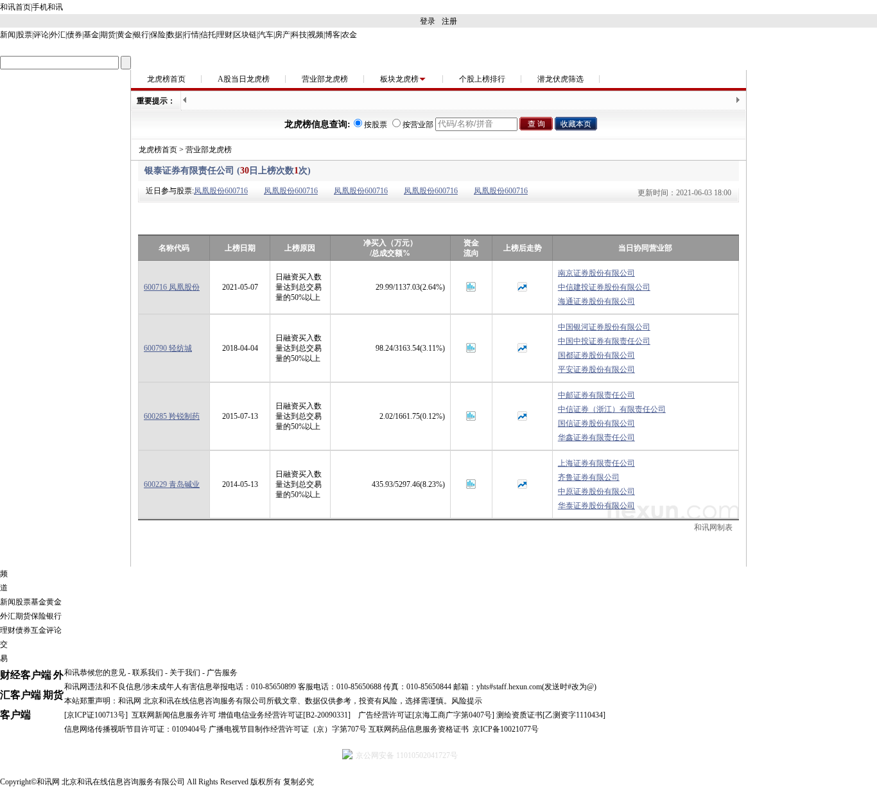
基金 (91, 34)
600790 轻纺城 (168, 348)
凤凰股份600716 (221, 190)
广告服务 (222, 672)
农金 (349, 34)
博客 (332, 34)
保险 (158, 34)
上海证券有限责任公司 (596, 463)
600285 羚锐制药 (172, 416)
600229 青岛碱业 (172, 484)
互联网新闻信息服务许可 (174, 714)
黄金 (124, 34)
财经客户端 (25, 674)
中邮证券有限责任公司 (596, 395)
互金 (38, 630)
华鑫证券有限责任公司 (596, 437)
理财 (224, 34)
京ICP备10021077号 (506, 729)
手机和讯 (47, 7)
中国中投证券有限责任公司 (604, 341)
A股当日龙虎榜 (244, 79)
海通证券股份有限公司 (596, 301)
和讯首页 (15, 7)
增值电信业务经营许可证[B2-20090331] (284, 714)
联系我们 (147, 672)
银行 (141, 34)
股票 (24, 34)
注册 (449, 21)
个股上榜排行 (482, 79)
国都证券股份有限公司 (596, 355)
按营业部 (418, 124)
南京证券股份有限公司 (596, 273)
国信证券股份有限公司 (596, 423)
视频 (316, 34)
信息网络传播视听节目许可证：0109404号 (135, 729)
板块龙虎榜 (399, 79)
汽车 (266, 34)
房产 (282, 34)
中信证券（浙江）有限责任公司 (612, 409)
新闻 (7, 34)
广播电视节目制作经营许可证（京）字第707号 (288, 729)
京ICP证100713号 (96, 714)
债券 (74, 34)
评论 (41, 34)
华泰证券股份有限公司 (596, 505)
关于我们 (184, 672)
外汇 (57, 34)
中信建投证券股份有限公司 (604, 287)
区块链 (245, 34)
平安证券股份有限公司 (596, 369)
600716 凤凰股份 (172, 287)
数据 (174, 34)
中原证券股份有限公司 (596, 491)
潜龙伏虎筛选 (560, 79)
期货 (108, 34)
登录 (427, 21)
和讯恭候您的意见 (95, 672)
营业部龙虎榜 (325, 79)
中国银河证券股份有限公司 (604, 326)
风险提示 (466, 700)
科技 (299, 34)
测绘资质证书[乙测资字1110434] (550, 714)
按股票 (375, 124)
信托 (208, 34)
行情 (191, 34)
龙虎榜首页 (166, 79)
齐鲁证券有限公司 (589, 477)
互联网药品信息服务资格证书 (419, 729)
